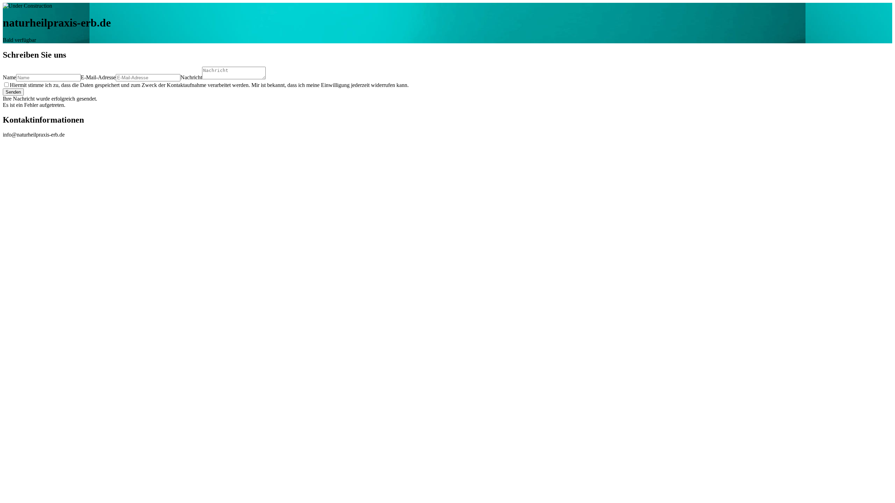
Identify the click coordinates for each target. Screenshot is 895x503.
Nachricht (191, 77)
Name (9, 77)
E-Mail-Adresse (98, 77)
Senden (13, 92)
